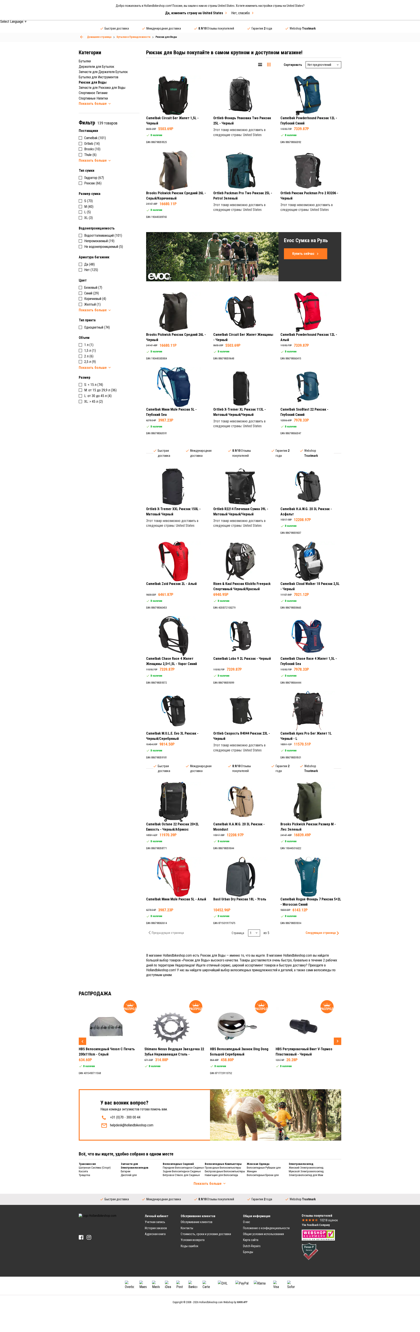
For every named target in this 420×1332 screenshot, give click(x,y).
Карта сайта (250, 1240)
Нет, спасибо (240, 13)
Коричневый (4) (95, 299)
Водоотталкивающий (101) (103, 235)
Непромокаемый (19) (99, 241)
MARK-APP (242, 1302)
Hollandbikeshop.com (211, 1302)
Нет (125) (91, 270)
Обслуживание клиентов (196, 1222)
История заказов (156, 1228)
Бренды (248, 1252)
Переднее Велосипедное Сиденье (183, 1167)
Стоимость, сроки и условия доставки (206, 1234)
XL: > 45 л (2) (93, 401)
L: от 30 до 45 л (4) (98, 396)
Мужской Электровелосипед (306, 1171)
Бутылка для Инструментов (98, 77)
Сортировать (293, 65)
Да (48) (89, 264)
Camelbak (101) (95, 138)
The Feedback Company (316, 1225)
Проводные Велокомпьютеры (223, 1167)
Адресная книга (155, 1234)
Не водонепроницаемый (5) (103, 247)
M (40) (88, 207)
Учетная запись (155, 1222)
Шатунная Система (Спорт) (95, 1167)
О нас (246, 1222)
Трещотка (84, 1175)
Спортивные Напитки (93, 98)
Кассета (83, 1171)
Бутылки (85, 61)
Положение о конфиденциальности (266, 1228)
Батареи (125, 1171)
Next (337, 1041)
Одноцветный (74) (97, 327)
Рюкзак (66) (93, 183)
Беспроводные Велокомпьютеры (225, 1171)
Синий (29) (91, 293)
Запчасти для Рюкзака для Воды (102, 88)
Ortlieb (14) (92, 144)
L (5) (87, 212)
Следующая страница (321, 933)
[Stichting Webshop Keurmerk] (318, 1235)
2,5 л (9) (90, 362)
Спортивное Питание (93, 93)
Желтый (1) (92, 304)
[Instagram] (89, 1237)
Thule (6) (90, 155)
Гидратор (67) (94, 178)
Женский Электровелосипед (306, 1167)
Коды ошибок (189, 1246)
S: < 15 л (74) (93, 385)
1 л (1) (88, 345)
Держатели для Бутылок (96, 67)
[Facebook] (81, 1237)
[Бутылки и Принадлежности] (81, 37)
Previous (82, 1041)
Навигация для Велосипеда (221, 1175)
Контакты (187, 1228)
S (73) (88, 201)
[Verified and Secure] (310, 1251)
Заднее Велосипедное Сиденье (182, 1171)
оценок (329, 1220)
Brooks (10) (92, 149)
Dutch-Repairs (252, 1246)
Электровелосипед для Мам (306, 1175)
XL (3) (88, 218)
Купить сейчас (303, 254)
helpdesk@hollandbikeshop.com (131, 1125)
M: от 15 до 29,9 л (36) (100, 390)
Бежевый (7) (93, 287)
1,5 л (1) (90, 350)
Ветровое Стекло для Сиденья (181, 1175)
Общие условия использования (263, 1234)
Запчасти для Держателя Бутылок (103, 72)
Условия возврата (193, 1240)
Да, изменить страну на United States (194, 13)
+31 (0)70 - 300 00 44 (125, 1117)
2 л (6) (88, 356)
